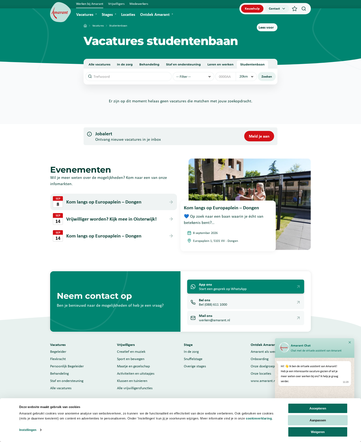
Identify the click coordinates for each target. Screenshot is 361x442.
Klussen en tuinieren (132, 380)
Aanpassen (318, 420)
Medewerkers (139, 3)
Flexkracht (58, 358)
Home (85, 25)
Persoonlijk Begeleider (67, 366)
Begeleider (58, 351)
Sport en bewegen (130, 358)
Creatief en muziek (131, 351)
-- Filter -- (183, 76)
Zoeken (267, 76)
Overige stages (195, 366)
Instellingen (27, 430)
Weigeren (318, 432)
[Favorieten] (294, 8)
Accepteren (317, 408)
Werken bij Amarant (89, 3)
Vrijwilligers (116, 3)
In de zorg (125, 64)
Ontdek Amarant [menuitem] (155, 14)
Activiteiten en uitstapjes (135, 373)
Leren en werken (220, 64)
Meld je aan (259, 136)
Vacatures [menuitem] (84, 14)
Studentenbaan (252, 64)
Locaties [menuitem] (128, 14)
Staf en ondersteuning (183, 64)
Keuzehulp (252, 8)
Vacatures (98, 25)
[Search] (304, 8)
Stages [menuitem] (107, 14)
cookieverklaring (259, 418)
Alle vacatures (99, 64)
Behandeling (149, 64)
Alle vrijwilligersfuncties (135, 388)
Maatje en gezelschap (133, 366)
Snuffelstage (193, 358)
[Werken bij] (60, 12)
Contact (274, 8)
